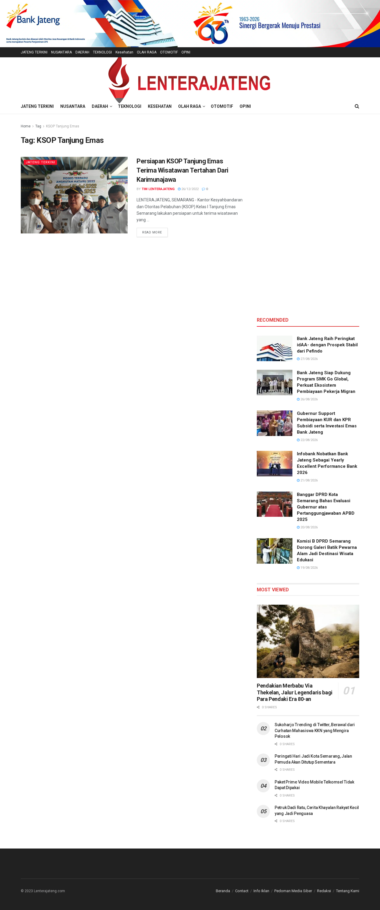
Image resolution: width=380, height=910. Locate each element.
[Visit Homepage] (190, 78)
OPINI (185, 52)
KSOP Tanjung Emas (62, 126)
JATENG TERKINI (34, 52)
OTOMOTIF (169, 52)
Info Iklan (261, 891)
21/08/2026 (309, 480)
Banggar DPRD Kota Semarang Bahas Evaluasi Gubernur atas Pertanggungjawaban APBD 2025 (325, 507)
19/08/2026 (309, 568)
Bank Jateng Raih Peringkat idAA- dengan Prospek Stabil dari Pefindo (327, 345)
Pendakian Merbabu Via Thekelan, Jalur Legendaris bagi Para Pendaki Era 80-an (294, 692)
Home (26, 126)
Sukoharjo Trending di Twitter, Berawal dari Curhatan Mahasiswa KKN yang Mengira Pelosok (315, 730)
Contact (241, 891)
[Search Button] (357, 106)
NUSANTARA (61, 52)
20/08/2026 (309, 527)
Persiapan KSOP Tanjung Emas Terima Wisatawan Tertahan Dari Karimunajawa (182, 170)
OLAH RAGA (146, 52)
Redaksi (324, 891)
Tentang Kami (347, 891)
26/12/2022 (189, 189)
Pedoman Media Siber (293, 891)
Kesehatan (124, 52)
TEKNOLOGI (102, 52)
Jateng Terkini (40, 162)
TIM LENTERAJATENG (158, 189)
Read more (155, 232)
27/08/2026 (309, 359)
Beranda (223, 891)
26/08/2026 (309, 399)
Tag (38, 126)
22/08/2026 (309, 440)
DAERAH (82, 52)
